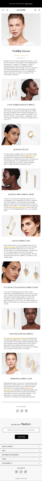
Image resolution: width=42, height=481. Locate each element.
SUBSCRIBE (21, 437)
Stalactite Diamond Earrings (16, 338)
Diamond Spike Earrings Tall (18, 207)
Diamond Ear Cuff (30, 155)
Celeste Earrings (9, 247)
